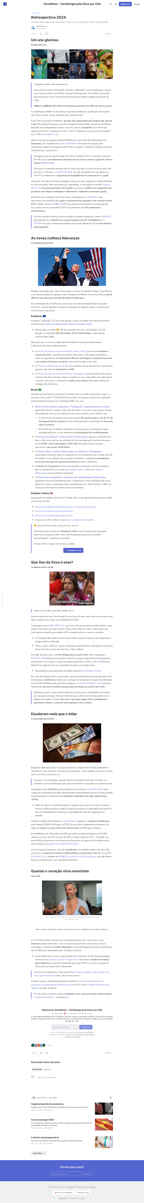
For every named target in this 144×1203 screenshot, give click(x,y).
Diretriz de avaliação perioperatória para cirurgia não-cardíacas (65, 507)
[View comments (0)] (41, 34)
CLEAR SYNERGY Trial (90, 683)
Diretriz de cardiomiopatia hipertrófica (53, 515)
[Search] (110, 4)
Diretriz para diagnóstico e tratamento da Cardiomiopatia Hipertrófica (71, 477)
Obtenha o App (83, 1192)
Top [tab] (33, 1098)
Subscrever (125, 4)
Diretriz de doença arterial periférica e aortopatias (61, 373)
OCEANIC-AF (38, 856)
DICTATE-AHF (65, 172)
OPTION (38, 223)
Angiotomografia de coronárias (47, 1104)
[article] (72, 1109)
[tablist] (41, 1069)
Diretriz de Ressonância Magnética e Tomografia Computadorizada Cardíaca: (72, 406)
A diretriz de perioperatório (45, 1137)
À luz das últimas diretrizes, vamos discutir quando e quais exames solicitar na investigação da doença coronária (61, 1124)
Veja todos (37, 1153)
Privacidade (69, 1187)
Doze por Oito (41, 26)
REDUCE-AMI (38, 658)
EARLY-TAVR (59, 204)
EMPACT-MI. (48, 163)
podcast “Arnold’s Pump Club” (63, 959)
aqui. (66, 997)
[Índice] (2, 601)
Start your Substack (64, 1192)
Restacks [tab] (47, 1069)
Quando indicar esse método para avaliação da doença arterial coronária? (59, 1107)
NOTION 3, (93, 197)
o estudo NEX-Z (69, 821)
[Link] (28, 40)
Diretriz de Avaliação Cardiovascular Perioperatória (62, 436)
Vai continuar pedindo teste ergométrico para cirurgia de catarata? (56, 1140)
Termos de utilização (85, 1032)
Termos (78, 1187)
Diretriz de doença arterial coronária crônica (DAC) (61, 351)
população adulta (76, 469)
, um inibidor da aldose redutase (81, 856)
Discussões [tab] (53, 1098)
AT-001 (62, 856)
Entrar (137, 4)
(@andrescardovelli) (45, 997)
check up (82, 981)
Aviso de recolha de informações (83, 1035)
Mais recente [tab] (42, 1098)
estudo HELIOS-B (94, 789)
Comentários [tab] (37, 1069)
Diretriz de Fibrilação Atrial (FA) (52, 366)
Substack (62, 1198)
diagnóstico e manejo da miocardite (77, 520)
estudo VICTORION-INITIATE (63, 844)
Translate (36, 13)
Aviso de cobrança (89, 1187)
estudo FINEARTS (68, 143)
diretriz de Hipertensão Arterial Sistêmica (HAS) (68, 324)
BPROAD (106, 216)
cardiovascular (93, 981)
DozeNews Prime (92, 670)
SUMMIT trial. (51, 134)
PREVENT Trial (57, 625)
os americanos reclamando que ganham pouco (67, 983)
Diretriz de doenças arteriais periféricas (54, 511)
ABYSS (96, 661)
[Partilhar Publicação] (115, 4)
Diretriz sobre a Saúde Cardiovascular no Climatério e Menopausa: (69, 451)
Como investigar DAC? (42, 1119)
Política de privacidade (73, 1037)
